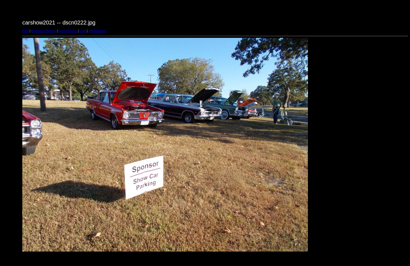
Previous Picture (43, 31)
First (25, 31)
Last (82, 31)
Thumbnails (97, 31)
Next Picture (68, 31)
